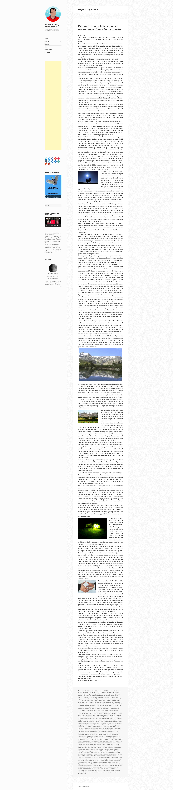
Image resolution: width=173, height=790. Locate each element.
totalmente (107, 767)
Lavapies (112, 739)
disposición (96, 718)
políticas (120, 754)
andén (107, 695)
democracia (85, 715)
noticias (107, 747)
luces (89, 741)
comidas (88, 710)
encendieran (92, 721)
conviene (109, 712)
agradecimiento (104, 694)
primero (92, 757)
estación (98, 723)
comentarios (116, 708)
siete (109, 764)
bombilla (113, 700)
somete (80, 765)
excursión (93, 725)
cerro (79, 707)
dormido (83, 720)
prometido (115, 757)
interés (114, 736)
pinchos (84, 754)
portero (83, 755)
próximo (80, 759)
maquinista (109, 742)
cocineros (87, 708)
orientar (100, 749)
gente (79, 729)
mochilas (101, 746)
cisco (118, 707)
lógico (85, 741)
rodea (109, 762)
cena (96, 705)
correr (119, 712)
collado (106, 708)
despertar (97, 716)
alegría (117, 694)
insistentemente (82, 736)
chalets (87, 707)
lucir (98, 741)
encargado (85, 721)
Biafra (104, 700)
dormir (87, 720)
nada (89, 747)
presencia (87, 757)
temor (116, 765)
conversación (103, 712)
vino (100, 772)
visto (106, 772)
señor (91, 764)
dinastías (80, 718)
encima (97, 721)
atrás (109, 699)
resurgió (90, 762)
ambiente (94, 695)
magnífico (119, 741)
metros (112, 744)
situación (118, 764)
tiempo (80, 767)
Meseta (103, 744)
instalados (95, 736)
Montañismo (81, 692)
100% (94, 692)
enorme (106, 721)
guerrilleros (81, 731)
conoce (111, 710)
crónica (106, 713)
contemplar (81, 712)
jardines (103, 738)
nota (103, 747)
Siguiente (64, 186)
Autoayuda (47, 52)
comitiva (92, 710)
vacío (96, 770)
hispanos (109, 731)
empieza (80, 721)
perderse (119, 751)
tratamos (86, 768)
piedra (112, 752)
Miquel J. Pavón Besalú (97, 691)
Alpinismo (111, 691)
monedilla (111, 746)
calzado (87, 704)
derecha (90, 715)
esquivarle (92, 723)
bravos (87, 702)
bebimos (100, 700)
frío (89, 728)
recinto (90, 760)
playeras (106, 754)
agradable (96, 694)
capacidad (119, 704)
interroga (80, 738)
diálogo (117, 716)
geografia (88, 729)
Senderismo (88, 692)
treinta (96, 768)
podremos (114, 754)
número (116, 747)
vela (79, 772)
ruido (112, 762)
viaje (97, 772)
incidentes (92, 734)
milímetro (117, 744)
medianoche (92, 744)
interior (118, 736)
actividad (87, 694)
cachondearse (81, 704)
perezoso (84, 752)
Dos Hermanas (93, 720)
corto (90, 713)
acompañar (116, 692)
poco (110, 754)
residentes (108, 760)
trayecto (91, 768)
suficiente (89, 765)
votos (109, 772)
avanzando (86, 700)
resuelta (80, 762)
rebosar (86, 760)
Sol (121, 764)
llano (79, 741)
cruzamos (110, 713)
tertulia (120, 765)
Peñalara (102, 751)
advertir (92, 694)
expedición (102, 725)
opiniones (82, 749)
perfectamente (91, 752)
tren (99, 768)
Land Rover (106, 739)
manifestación (81, 742)
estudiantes (115, 723)
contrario (91, 712)
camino (96, 704)
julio (110, 738)
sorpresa (84, 765)
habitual (87, 731)
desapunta (110, 715)
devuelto (110, 716)
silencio (113, 764)
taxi (113, 765)
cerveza (83, 707)
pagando (116, 749)
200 (97, 692)
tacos (100, 765)
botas (79, 702)
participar (89, 751)
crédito (97, 713)
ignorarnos (105, 733)
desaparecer (104, 715)
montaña (117, 746)
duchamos (100, 720)
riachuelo (100, 762)
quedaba (100, 759)
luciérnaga (93, 741)
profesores (109, 757)
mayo (84, 744)
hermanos (92, 731)
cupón (79, 715)
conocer (116, 710)
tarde (106, 765)
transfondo (81, 768)
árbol (109, 697)
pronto (120, 757)
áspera (98, 699)
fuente (96, 728)
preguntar (113, 755)
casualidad (92, 705)
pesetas (108, 752)
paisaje (80, 751)
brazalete (92, 702)
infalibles (108, 734)
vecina (112, 770)
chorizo (103, 707)
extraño (84, 726)
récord (94, 760)
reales (82, 760)
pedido (97, 751)
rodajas (105, 762)
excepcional (81, 725)
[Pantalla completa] (59, 225)
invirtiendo (92, 738)
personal (103, 752)
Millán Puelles (81, 746)
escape (120, 721)
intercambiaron (107, 736)
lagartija (97, 739)
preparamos (81, 757)
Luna (104, 741)
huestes (92, 733)
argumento (81, 699)
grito (102, 729)
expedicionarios (110, 725)
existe (97, 725)
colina (102, 708)
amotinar (99, 695)
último (113, 768)
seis (88, 764)
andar (103, 695)
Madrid (114, 741)
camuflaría (113, 704)
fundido (110, 728)
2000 (106, 691)
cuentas (115, 713)
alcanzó (113, 694)
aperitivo (95, 697)
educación (111, 720)
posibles (94, 755)
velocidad (83, 772)
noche (95, 747)
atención (105, 699)
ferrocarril (116, 726)
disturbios (119, 718)
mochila (96, 746)
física (86, 728)
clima (79, 708)
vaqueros (108, 770)
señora (95, 764)
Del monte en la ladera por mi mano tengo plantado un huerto (99, 27)
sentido (106, 764)
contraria (86, 712)
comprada (97, 710)
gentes (83, 729)
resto (118, 760)
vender (87, 772)
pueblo (84, 759)
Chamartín (92, 707)
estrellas (109, 723)
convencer (97, 712)
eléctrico (117, 720)
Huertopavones (86, 733)
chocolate (98, 707)
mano (87, 742)
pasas (93, 751)
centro (102, 705)
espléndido (86, 723)
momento (106, 746)
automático (119, 699)
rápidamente (108, 759)
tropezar (103, 768)
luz (106, 741)
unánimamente (82, 770)
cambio (92, 704)
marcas (114, 742)
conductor (107, 710)
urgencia (88, 770)
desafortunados (97, 715)
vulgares (113, 772)
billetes (109, 700)
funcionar (105, 728)
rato (79, 760)
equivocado (115, 721)
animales (115, 695)
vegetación (117, 770)
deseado (93, 716)
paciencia (107, 749)
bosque (118, 700)
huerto (80, 733)
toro (99, 767)
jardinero (98, 738)
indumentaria (102, 734)
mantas (91, 742)
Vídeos (46, 47)
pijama (80, 754)
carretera (80, 705)
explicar (80, 726)
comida (83, 710)
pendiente (107, 751)
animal (111, 695)
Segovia (80, 764)
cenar (99, 705)
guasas (120, 729)
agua (109, 694)
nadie (92, 747)
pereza (80, 752)
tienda (83, 767)
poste (98, 755)
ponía (79, 755)
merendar (98, 744)
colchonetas (93, 708)
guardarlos (114, 729)
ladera (92, 739)
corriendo (80, 713)
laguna (101, 739)
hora (118, 731)
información (115, 734)
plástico (102, 754)
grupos (105, 729)
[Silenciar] (57, 225)
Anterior (42, 186)
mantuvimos (97, 742)
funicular (114, 728)
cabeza (117, 702)
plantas (97, 754)
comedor (110, 708)
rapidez (114, 759)
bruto (99, 702)
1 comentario (82, 773)
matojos (80, 744)
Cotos (93, 713)
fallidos (105, 726)
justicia (113, 738)
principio (97, 757)
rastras (118, 759)
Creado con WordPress (84, 786)
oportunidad (89, 749)
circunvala (114, 707)
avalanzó (80, 700)
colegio (98, 708)
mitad (92, 746)
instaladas (89, 736)
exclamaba (87, 725)
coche (82, 708)
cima (106, 707)
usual (92, 770)
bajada (91, 700)
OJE (79, 749)
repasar (103, 760)
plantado (92, 754)
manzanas (103, 742)
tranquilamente (114, 767)
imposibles (117, 733)
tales (103, 765)
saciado (116, 762)
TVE (110, 768)
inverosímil (86, 738)
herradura (97, 731)
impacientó (111, 733)
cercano (107, 705)
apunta (106, 697)
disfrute (90, 718)
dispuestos (102, 718)
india (97, 734)
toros (102, 767)
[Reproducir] (46, 225)
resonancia (114, 760)
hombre (114, 731)
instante (101, 736)
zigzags (118, 772)
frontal (92, 728)
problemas (103, 757)
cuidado (120, 713)
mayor (87, 744)
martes (118, 742)
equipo (110, 721)
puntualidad (94, 759)
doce (79, 720)
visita (102, 772)
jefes (107, 738)
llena (82, 741)
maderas (110, 741)
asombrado (93, 699)
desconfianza (87, 716)
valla (104, 770)
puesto (88, 759)
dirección (85, 718)
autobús (113, 699)
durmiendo (106, 720)
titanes (96, 767)
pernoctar (97, 752)
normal (99, 747)
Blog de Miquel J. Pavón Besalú (52, 25)
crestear (101, 713)
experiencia (117, 725)
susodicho (95, 765)
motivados (84, 747)
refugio (98, 760)
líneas (116, 739)
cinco (109, 707)
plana (88, 754)
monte (79, 747)
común (102, 710)
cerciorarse (118, 705)
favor (111, 726)
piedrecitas (117, 752)
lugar (101, 741)
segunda (85, 764)
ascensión (86, 699)
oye (103, 749)
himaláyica (104, 731)
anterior (86, 697)
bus (110, 702)
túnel (107, 768)
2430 (100, 692)
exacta (119, 723)
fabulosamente (96, 726)
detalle (102, 716)
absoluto (104, 692)
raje (104, 759)
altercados (88, 695)
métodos (108, 744)
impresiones (81, 734)
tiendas (88, 767)
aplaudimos (101, 697)
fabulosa (89, 726)
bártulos (95, 700)
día (114, 716)
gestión (93, 729)
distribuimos (113, 718)
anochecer (80, 697)
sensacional (100, 764)
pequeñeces (114, 751)
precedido (102, 755)
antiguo (90, 697)
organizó (95, 749)
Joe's (60, 286)
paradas (84, 751)
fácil (101, 726)
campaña (107, 704)
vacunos (100, 770)
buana (103, 702)
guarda (109, 729)
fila (83, 728)
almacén (80, 695)
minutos (88, 746)
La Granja (118, 738)
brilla (96, 702)
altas (84, 695)
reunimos (95, 762)
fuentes (100, 728)
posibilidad (89, 755)
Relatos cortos (48, 49)
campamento (101, 704)
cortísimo (86, 713)
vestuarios (92, 772)
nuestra (111, 747)
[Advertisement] (53, 105)
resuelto (85, 762)
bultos (107, 702)
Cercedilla (111, 705)
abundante (110, 692)
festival (80, 728)
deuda (106, 716)
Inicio (46, 38)
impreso (87, 734)
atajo (101, 699)
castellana (86, 705)
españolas (80, 723)
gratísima (97, 729)
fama (108, 726)
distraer (107, 718)
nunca (119, 747)
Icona (100, 733)
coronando (115, 712)
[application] (53, 222)
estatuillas (103, 723)
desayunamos (117, 715)
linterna (120, 739)
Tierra (92, 767)
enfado (101, 721)
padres (112, 749)
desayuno (80, 716)
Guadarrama (117, 691)
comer (79, 710)
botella (83, 702)
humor (96, 733)
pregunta (108, 755)
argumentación (115, 697)
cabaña (113, 702)
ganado (119, 728)
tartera (110, 765)
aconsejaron (81, 694)
